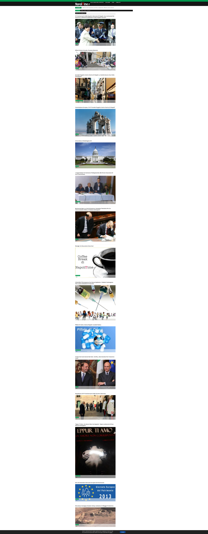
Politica (77, 239)
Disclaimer (107, 2)
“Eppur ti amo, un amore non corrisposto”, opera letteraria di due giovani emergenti (94, 424)
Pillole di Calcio (78, 350)
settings (111, 532)
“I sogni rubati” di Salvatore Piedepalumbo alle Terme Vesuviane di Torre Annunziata (94, 173)
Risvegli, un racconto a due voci (84, 246)
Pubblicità (118, 2)
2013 (85, 10)
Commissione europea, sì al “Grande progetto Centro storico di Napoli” (95, 107)
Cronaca (77, 68)
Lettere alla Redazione (79, 100)
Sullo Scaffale (78, 201)
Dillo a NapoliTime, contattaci (97, 2)
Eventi (77, 43)
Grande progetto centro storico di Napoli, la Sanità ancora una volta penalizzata (94, 75)
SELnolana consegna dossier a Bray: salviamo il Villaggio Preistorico (94, 506)
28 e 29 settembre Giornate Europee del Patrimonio (89, 482)
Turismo (77, 134)
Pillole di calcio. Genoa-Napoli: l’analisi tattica (88, 325)
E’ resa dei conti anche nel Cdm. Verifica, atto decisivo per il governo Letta (94, 357)
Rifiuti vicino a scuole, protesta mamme (86, 50)
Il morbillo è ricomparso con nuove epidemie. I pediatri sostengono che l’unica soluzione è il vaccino (94, 283)
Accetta (122, 532)
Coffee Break (78, 275)
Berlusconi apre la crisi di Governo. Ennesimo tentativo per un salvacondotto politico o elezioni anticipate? (93, 209)
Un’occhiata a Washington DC (83, 141)
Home (113, 2)
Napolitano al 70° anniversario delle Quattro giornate (90, 393)
